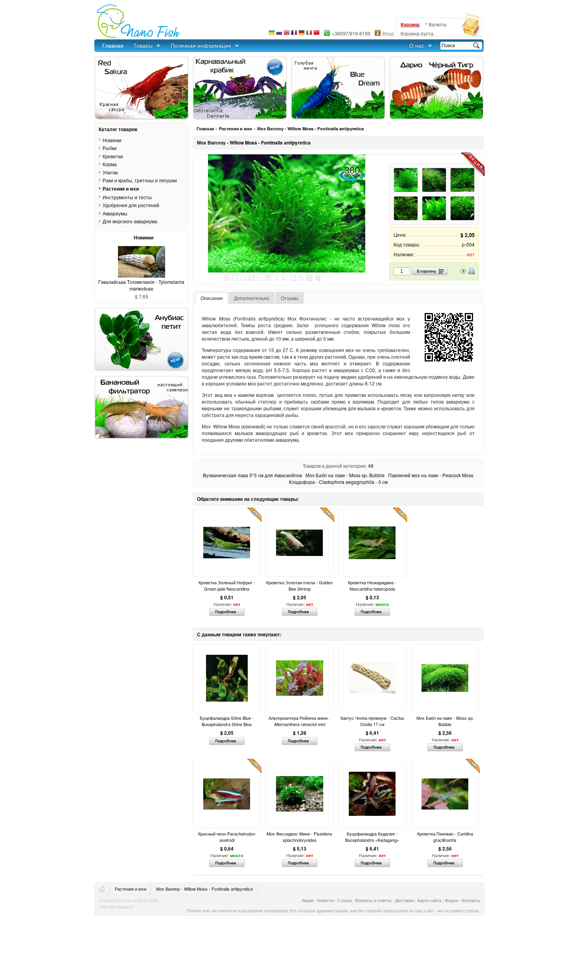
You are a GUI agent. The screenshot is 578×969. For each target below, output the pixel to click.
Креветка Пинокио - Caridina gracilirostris (445, 836)
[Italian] (309, 34)
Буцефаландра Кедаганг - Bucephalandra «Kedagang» (372, 836)
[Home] (105, 889)
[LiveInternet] (285, 278)
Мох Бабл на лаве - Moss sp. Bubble (345, 475)
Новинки (112, 140)
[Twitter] (235, 278)
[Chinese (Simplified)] (316, 34)
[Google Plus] (227, 278)
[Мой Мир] (310, 278)
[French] (294, 34)
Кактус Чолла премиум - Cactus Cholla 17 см (372, 721)
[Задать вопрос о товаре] (463, 272)
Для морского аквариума (130, 221)
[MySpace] (318, 278)
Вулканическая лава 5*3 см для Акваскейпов (252, 475)
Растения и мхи (235, 129)
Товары (143, 45)
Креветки (113, 156)
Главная (112, 45)
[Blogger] (260, 278)
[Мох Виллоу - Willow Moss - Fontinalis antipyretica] (286, 213)
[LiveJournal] (301, 278)
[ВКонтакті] (252, 278)
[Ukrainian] (272, 34)
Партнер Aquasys (116, 906)
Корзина (410, 24)
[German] (301, 34)
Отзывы (289, 298)
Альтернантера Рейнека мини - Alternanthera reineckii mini (299, 721)
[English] (286, 34)
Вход (388, 33)
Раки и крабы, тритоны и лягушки (140, 180)
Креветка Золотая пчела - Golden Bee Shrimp (299, 585)
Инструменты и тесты (127, 197)
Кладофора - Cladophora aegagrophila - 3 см (338, 481)
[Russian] (279, 34)
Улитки (110, 172)
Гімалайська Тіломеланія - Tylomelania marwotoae (141, 285)
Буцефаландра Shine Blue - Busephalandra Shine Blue (227, 721)
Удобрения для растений (131, 205)
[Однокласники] (243, 278)
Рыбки (110, 148)
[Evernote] (268, 278)
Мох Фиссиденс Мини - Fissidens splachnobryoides (299, 836)
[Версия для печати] (471, 272)
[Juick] (276, 278)
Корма (110, 164)
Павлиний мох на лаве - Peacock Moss (430, 475)
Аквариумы (115, 213)
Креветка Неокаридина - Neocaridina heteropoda (372, 585)
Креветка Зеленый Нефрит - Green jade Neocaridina (227, 585)
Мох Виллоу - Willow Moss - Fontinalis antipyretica (310, 129)
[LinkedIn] (293, 278)
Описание (212, 298)
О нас (416, 45)
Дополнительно (251, 298)
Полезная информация (201, 45)
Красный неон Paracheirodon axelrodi (226, 836)
